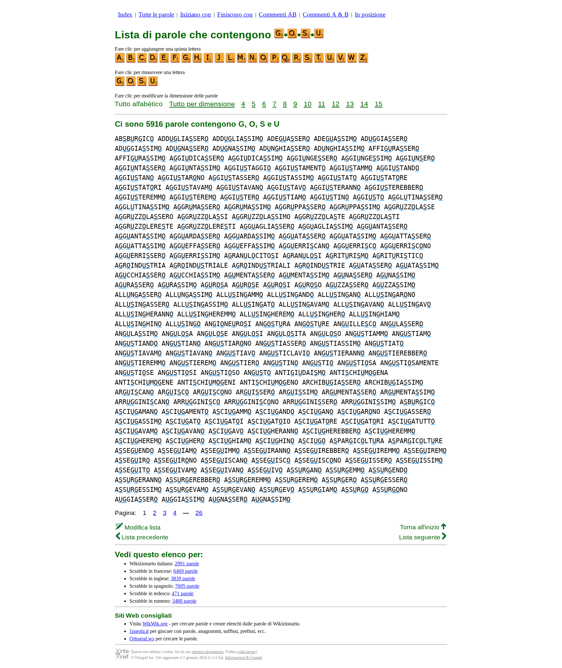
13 (350, 104)
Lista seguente (420, 537)
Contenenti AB (278, 14)
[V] (341, 61)
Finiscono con (235, 14)
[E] (164, 61)
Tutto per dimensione (202, 104)
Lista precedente (144, 537)
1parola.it (139, 631)
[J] (219, 61)
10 (308, 104)
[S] (308, 61)
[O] (264, 61)
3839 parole (183, 578)
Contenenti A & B (326, 14)
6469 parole (185, 571)
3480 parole (184, 601)
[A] (120, 61)
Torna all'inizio (420, 527)
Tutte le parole (156, 14)
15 (378, 104)
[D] (153, 61)
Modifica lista (142, 527)
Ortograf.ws (141, 638)
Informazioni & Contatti (243, 657)
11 (321, 104)
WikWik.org (154, 623)
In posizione (370, 14)
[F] (175, 61)
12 (336, 104)
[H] (197, 61)
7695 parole (187, 586)
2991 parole (187, 563)
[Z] (363, 61)
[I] (208, 61)
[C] (142, 61)
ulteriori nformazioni (207, 651)
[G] (186, 61)
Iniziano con (195, 14)
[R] (297, 61)
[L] (230, 61)
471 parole (183, 593)
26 (199, 512)
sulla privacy (247, 651)
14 (364, 104)
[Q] (286, 61)
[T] (319, 61)
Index (125, 14)
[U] (330, 61)
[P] (275, 61)
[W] (352, 61)
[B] (131, 61)
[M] (242, 61)
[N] (253, 61)
